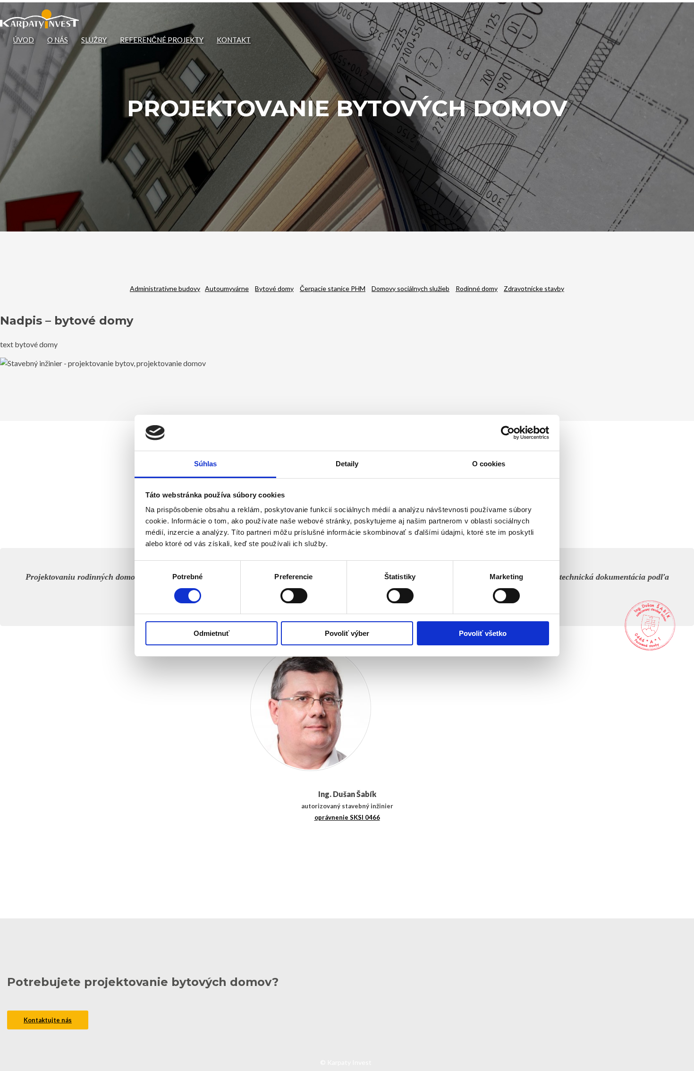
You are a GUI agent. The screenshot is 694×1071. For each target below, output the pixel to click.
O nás (57, 39)
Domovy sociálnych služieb (410, 288)
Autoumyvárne (227, 288)
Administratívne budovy (165, 288)
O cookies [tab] (489, 464)
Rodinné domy (477, 288)
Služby (94, 39)
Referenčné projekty (161, 39)
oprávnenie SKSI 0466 (347, 817)
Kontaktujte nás (48, 1020)
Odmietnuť (211, 633)
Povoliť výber (347, 633)
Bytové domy (274, 288)
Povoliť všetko (483, 633)
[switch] (293, 595)
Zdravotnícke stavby (534, 288)
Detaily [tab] (347, 464)
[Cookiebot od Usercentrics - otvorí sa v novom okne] (507, 433)
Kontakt (234, 39)
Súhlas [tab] (205, 464)
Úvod (23, 39)
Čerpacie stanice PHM (332, 288)
